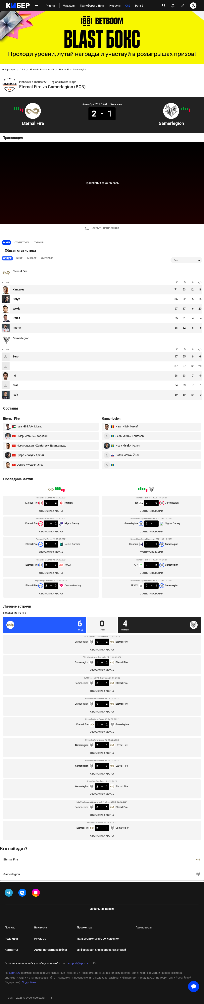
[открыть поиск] (164, 5)
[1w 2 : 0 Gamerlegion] (189, 110)
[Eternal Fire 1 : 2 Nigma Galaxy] (20, 110)
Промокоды (143, 927)
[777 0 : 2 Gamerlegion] (183, 108)
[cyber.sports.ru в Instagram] (36, 893)
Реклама (40, 938)
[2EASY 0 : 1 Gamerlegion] (181, 109)
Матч (6, 242)
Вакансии (40, 927)
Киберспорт (8, 69)
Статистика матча (51, 511)
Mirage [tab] (31, 258)
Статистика (22, 242)
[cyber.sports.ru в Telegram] (9, 893)
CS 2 (22, 69)
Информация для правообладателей (101, 949)
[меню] (37, 6)
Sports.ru (15, 972)
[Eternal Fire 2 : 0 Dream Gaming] (14, 108)
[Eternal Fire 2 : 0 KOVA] (16, 108)
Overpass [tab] (47, 258)
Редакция (11, 938)
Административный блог (50, 949)
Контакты (11, 949)
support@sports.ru (79, 963)
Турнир (39, 242)
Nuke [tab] (19, 258)
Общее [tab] (7, 258)
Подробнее (29, 982)
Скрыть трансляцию (105, 228)
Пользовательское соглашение (98, 938)
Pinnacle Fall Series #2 (42, 69)
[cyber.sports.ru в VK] (23, 893)
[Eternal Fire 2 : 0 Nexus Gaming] (18, 108)
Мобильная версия (102, 908)
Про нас (10, 927)
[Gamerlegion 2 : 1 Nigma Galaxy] (187, 109)
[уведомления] (173, 5)
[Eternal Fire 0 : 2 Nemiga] (22, 110)
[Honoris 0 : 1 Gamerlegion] (185, 109)
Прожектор (84, 927)
